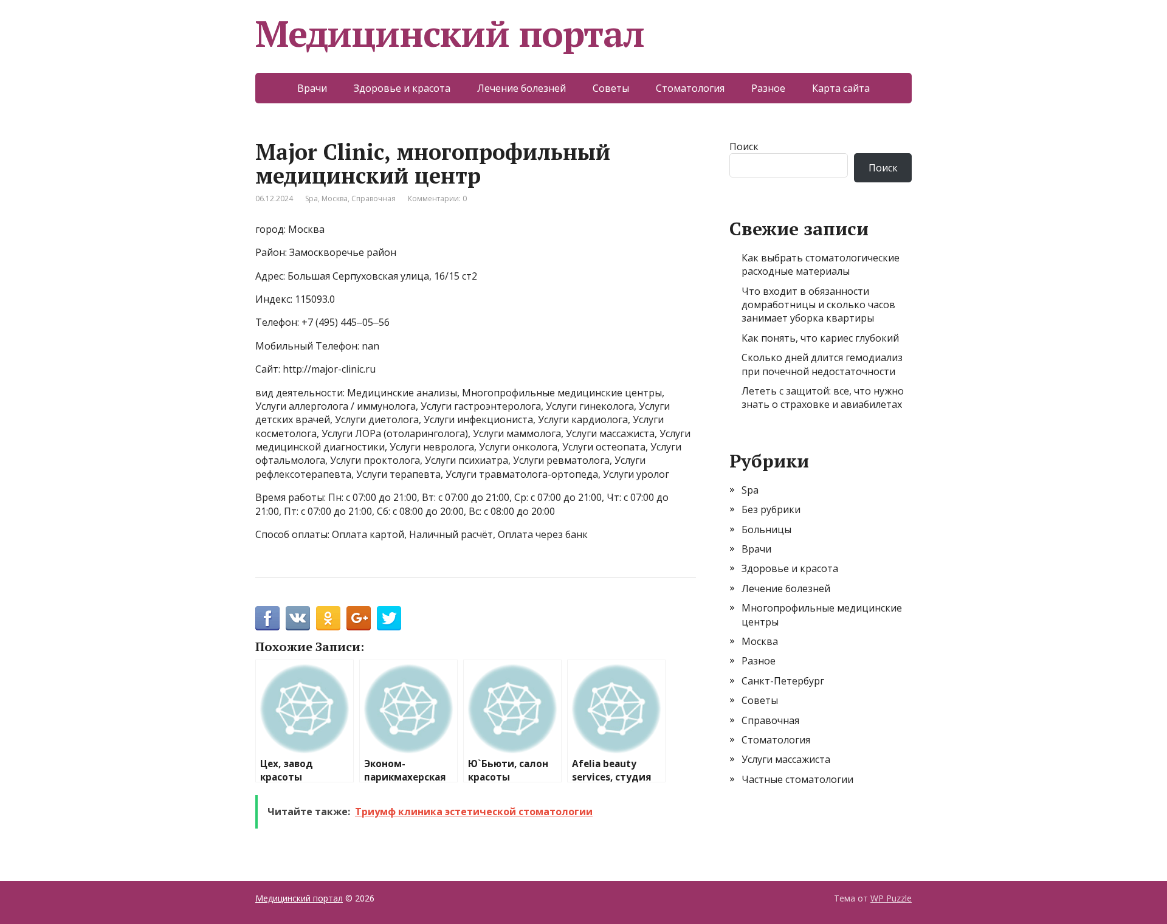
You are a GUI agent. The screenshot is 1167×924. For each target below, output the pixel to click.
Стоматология (690, 88)
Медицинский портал (449, 33)
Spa (311, 198)
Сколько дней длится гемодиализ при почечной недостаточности (822, 364)
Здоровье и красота (402, 88)
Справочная (373, 198)
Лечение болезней (521, 88)
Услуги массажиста (786, 759)
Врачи (312, 88)
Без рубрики (771, 509)
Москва (335, 198)
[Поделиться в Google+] (358, 618)
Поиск (744, 146)
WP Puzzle (891, 898)
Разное (768, 88)
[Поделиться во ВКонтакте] (298, 618)
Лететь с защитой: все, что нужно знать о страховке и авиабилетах (823, 397)
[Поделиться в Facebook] (267, 618)
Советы (611, 88)
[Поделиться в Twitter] (389, 618)
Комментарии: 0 (437, 198)
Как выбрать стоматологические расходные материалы (821, 264)
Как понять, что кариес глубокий (820, 338)
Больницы (766, 529)
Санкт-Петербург (783, 681)
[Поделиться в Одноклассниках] (328, 618)
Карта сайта (841, 88)
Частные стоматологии (797, 779)
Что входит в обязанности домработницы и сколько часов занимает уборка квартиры (818, 304)
